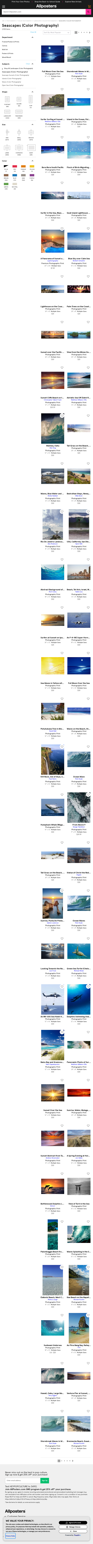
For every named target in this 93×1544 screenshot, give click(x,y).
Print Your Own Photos (21, 2)
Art (3, 20)
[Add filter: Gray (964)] (23, 174)
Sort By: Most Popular (52, 32)
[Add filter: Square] (19, 99)
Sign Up (45, 1480)
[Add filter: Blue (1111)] (15, 174)
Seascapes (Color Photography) (70, 20)
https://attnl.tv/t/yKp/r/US (14, 1499)
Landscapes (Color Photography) (45, 20)
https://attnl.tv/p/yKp (39, 1499)
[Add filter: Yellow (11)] (32, 165)
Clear (28, 64)
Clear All (33, 32)
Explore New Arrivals (73, 2)
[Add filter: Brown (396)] (6, 174)
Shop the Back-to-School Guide (47, 2)
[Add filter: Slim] (31, 99)
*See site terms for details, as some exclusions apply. (22, 1502)
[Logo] (46, 6)
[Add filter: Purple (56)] (32, 174)
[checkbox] (7, 134)
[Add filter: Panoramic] (19, 111)
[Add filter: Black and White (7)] (6, 165)
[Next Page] (89, 32)
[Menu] (3, 6)
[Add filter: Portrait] (7, 99)
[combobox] (44, 12)
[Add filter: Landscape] (7, 111)
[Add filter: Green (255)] (6, 183)
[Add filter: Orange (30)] (23, 165)
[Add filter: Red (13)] (15, 165)
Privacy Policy (10, 1536)
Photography (11, 20)
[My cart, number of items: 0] (89, 6)
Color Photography (25, 20)
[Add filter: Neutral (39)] (15, 183)
